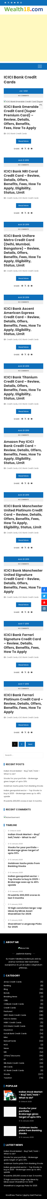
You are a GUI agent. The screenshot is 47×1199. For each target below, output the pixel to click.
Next (30, 744)
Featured (8, 1011)
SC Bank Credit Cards (14, 1070)
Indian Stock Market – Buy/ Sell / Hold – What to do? (23, 836)
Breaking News (10, 996)
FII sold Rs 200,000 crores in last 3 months (23, 801)
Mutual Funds (10, 1041)
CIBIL (6, 1000)
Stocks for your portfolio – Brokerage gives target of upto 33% (23, 850)
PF (5, 1059)
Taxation (8, 1078)
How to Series (10, 1019)
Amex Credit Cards (13, 982)
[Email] (31, 148)
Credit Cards (12, 198)
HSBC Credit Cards (12, 1022)
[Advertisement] (23, 38)
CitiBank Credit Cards (14, 1004)
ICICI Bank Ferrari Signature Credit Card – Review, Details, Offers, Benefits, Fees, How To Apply (22, 643)
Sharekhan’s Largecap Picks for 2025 (25, 925)
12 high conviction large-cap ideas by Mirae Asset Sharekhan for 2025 (25, 910)
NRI (5, 1052)
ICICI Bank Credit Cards (17, 133)
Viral (25, 1195)
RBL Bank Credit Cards (14, 1063)
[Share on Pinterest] (28, 148)
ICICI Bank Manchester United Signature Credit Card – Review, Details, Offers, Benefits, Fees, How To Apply (23, 581)
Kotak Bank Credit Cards (15, 1033)
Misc (6, 1037)
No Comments (23, 96)
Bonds (7, 993)
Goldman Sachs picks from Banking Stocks (23, 786)
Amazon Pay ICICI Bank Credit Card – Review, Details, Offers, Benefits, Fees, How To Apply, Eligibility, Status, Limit (23, 452)
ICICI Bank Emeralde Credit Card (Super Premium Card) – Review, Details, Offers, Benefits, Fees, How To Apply (21, 117)
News (6, 1048)
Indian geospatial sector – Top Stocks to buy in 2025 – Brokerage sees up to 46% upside (23, 793)
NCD (6, 1044)
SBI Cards (8, 1067)
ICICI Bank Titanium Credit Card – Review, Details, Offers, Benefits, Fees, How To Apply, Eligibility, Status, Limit (22, 388)
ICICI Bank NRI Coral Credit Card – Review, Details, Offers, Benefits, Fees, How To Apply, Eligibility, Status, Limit (22, 182)
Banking (7, 985)
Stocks (7, 1074)
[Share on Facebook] (22, 148)
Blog (6, 989)
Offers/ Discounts (12, 1055)
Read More (24, 141)
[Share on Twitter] (25, 148)
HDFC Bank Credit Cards (15, 1015)
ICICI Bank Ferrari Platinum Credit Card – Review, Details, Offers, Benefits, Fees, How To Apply (23, 703)
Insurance (8, 1030)
